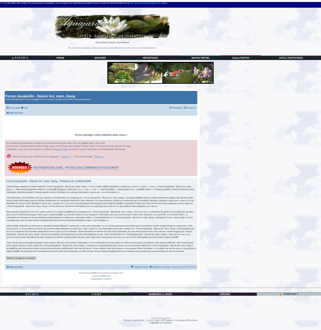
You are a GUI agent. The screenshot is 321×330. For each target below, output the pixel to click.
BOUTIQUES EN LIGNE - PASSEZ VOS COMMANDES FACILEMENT (76, 167)
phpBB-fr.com (105, 276)
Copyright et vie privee (160, 322)
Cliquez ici (66, 156)
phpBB (93, 273)
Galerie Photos (61, 149)
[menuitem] (24, 108)
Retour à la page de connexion (21, 258)
